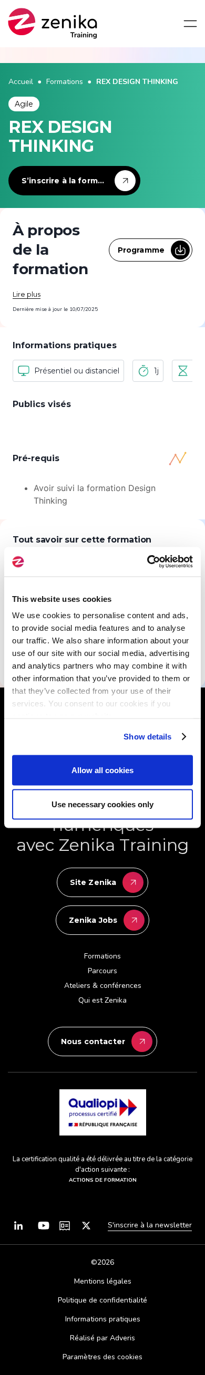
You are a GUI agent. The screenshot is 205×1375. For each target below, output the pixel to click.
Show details (147, 736)
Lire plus (26, 294)
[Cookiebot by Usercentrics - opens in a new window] (147, 562)
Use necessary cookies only (102, 804)
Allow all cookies (102, 769)
